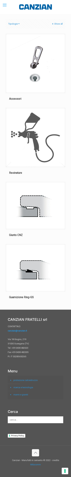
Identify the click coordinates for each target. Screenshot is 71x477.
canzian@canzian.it (17, 330)
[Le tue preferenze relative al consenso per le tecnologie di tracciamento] (65, 471)
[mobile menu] (5, 5)
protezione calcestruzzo (25, 380)
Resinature (15, 172)
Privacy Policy (17, 435)
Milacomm (35, 464)
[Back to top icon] (35, 452)
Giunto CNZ (16, 235)
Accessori (15, 98)
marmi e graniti (20, 394)
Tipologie (13, 24)
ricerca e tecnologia (23, 387)
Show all (58, 24)
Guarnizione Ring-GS (21, 297)
